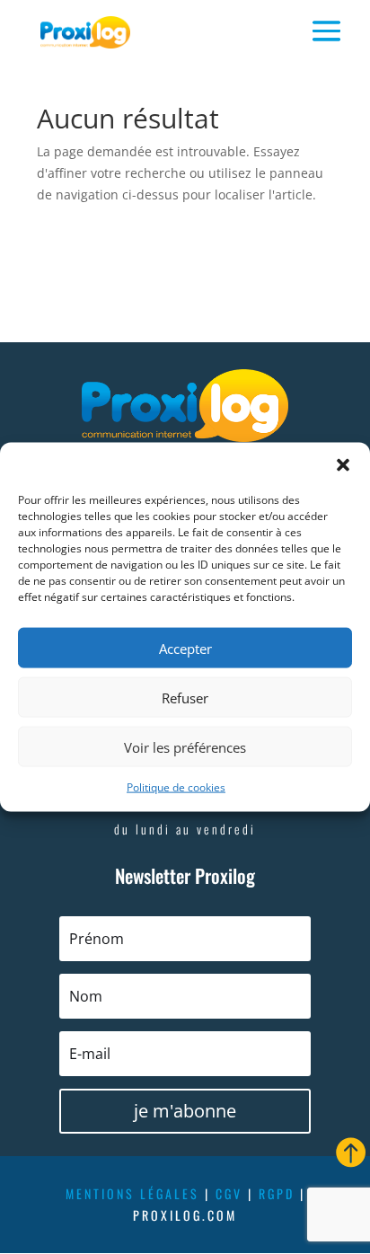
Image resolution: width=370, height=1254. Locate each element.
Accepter (185, 648)
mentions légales (132, 1193)
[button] (343, 465)
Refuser (185, 697)
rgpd (277, 1193)
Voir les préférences (185, 746)
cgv (229, 1193)
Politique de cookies (176, 787)
